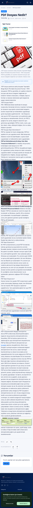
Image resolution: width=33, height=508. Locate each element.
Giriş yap (6, 463)
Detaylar (5, 499)
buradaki (3, 345)
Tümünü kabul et (23, 503)
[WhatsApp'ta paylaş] (7, 441)
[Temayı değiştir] (30, 2)
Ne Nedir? (9, 7)
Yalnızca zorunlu (9, 503)
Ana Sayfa (3, 7)
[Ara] (27, 2)
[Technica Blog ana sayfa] (10, 2)
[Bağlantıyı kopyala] (11, 441)
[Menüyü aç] (2, 2)
